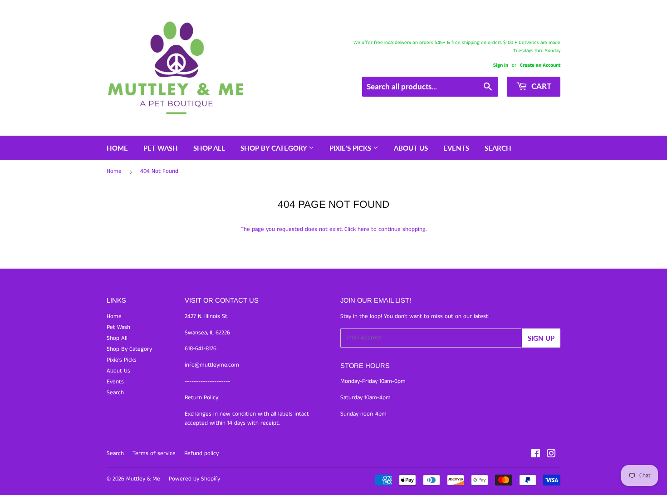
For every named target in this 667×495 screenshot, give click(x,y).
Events (456, 148)
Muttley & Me (143, 479)
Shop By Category (274, 148)
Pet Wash (160, 148)
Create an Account (540, 65)
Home (117, 148)
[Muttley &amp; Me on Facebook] (535, 455)
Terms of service (154, 453)
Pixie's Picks (351, 148)
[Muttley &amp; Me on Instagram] (551, 455)
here (363, 229)
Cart (540, 86)
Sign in (500, 65)
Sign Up (541, 338)
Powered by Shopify (194, 479)
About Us (411, 148)
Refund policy (201, 453)
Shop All (209, 148)
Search (498, 148)
